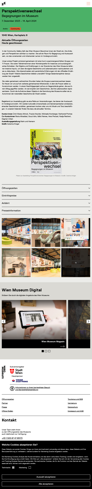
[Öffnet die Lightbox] (16, 232)
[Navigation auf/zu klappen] (88, 3)
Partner (5, 403)
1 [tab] (43, 351)
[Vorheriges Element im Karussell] (3, 321)
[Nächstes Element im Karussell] (88, 321)
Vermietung (72, 403)
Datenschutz (73, 407)
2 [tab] (46, 351)
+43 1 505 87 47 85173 (12, 438)
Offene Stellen (7, 411)
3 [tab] (49, 351)
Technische (6, 468)
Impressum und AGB (76, 411)
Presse (4, 407)
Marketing (23, 468)
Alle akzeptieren (46, 484)
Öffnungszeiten (8, 399)
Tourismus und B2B (75, 399)
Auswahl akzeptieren (46, 477)
